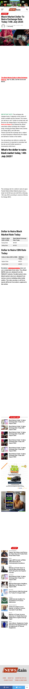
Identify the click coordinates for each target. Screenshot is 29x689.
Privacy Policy (8, 680)
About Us (10, 678)
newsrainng (10, 26)
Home (4, 678)
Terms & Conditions (21, 680)
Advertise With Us (20, 678)
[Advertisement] (14, 62)
